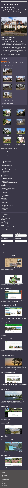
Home (3, 472)
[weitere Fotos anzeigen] (2, 65)
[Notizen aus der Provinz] (14, 399)
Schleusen (4, 198)
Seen (3, 196)
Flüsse (3, 174)
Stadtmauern (5, 202)
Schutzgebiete (4, 223)
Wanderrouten (5, 206)
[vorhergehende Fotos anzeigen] (2, 100)
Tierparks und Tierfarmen (7, 205)
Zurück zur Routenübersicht (7, 103)
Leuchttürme (5, 181)
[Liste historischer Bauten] (1, 176)
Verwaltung (3, 216)
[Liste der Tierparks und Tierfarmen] (1, 205)
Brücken (4, 167)
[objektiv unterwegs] (14, 450)
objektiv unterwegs (6, 440)
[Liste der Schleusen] (1, 198)
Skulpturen (4, 199)
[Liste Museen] (1, 185)
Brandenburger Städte (7, 165)
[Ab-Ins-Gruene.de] (14, 349)
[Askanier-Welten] (14, 298)
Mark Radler (4, 389)
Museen (4, 185)
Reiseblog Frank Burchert (7, 305)
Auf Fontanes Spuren (6, 161)
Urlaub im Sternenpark (7, 355)
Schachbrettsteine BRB (7, 256)
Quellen (4, 193)
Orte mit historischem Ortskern (8, 188)
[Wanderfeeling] (14, 465)
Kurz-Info (4, 483)
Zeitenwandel (5, 211)
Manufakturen (4, 222)
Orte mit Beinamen (5, 218)
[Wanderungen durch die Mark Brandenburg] (14, 332)
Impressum (4, 475)
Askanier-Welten (5, 288)
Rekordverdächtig (6, 195)
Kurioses (4, 179)
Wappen (4, 209)
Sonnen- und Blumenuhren (8, 201)
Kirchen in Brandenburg (7, 372)
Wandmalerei (5, 208)
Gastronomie (5, 175)
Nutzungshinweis (5, 479)
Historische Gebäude (6, 176)
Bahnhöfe (4, 162)
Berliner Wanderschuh (7, 273)
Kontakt (3, 476)
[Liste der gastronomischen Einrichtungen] (1, 175)
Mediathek (4, 485)
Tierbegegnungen (6, 203)
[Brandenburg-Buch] (20, 151)
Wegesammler (4, 406)
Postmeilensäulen (6, 191)
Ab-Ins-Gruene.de (5, 339)
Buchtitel (2, 225)
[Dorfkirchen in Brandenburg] (14, 383)
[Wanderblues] (14, 433)
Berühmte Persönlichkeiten (6, 226)
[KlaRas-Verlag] (7, 155)
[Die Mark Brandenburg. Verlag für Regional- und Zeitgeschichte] (7, 151)
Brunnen (4, 168)
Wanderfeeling (5, 455)
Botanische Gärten (6, 164)
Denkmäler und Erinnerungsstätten (9, 169)
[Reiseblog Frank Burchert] (14, 315)
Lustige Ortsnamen (6, 184)
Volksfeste (3, 219)
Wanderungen (4, 322)
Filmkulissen (5, 172)
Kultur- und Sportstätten (7, 178)
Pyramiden (4, 192)
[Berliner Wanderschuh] (14, 283)
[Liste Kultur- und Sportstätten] (1, 178)
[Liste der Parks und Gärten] (1, 189)
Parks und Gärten (6, 189)
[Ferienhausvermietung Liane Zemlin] (14, 366)
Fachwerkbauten (5, 171)
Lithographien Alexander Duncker (9, 182)
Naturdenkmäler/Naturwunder (8, 186)
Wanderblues (4, 423)
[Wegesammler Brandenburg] (14, 416)
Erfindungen (3, 221)
